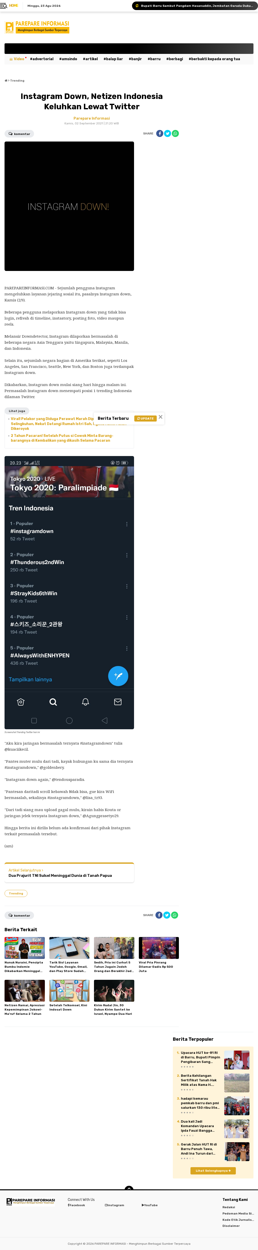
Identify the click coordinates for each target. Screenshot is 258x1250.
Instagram (115, 1205)
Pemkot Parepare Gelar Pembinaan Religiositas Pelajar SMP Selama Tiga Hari (197, 6)
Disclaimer (231, 1226)
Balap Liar (114, 59)
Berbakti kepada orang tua (215, 59)
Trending (16, 893)
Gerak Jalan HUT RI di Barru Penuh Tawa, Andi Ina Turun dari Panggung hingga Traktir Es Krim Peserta (200, 1149)
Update (147, 418)
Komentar (21, 134)
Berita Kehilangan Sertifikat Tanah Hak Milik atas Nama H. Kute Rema (199, 1080)
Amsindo (69, 59)
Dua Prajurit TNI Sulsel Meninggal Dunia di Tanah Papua (60, 875)
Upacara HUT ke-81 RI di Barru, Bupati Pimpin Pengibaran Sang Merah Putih (200, 1057)
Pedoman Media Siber (239, 1213)
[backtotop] (129, 1190)
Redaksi (228, 1207)
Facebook (77, 1205)
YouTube (151, 1205)
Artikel (91, 59)
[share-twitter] (167, 133)
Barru (155, 59)
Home (13, 6)
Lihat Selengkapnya (212, 1170)
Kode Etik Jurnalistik (239, 1220)
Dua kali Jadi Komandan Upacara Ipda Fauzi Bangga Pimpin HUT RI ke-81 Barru (198, 1126)
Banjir (136, 59)
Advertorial (43, 59)
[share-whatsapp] (175, 133)
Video (19, 59)
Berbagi (176, 59)
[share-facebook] (159, 133)
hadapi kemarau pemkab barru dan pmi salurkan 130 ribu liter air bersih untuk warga (200, 1103)
